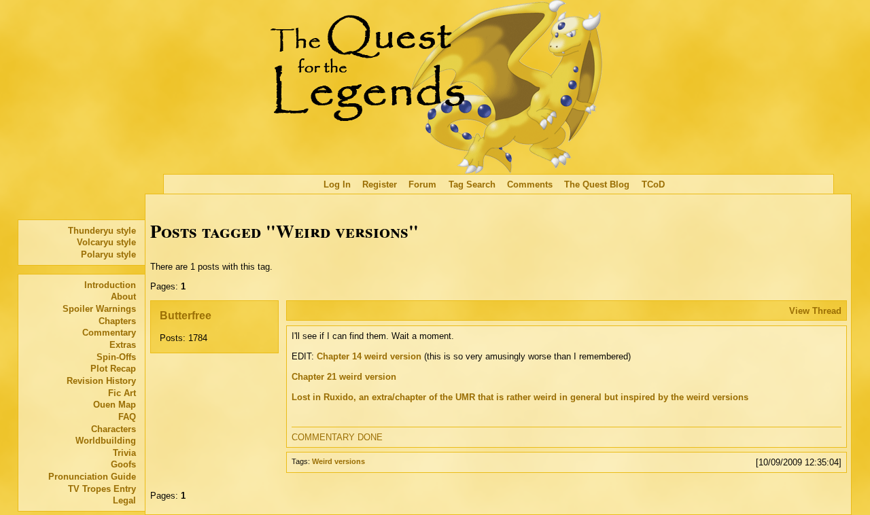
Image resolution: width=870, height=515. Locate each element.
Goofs (123, 464)
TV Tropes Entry (102, 489)
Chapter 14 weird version (369, 356)
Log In (337, 184)
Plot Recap (113, 368)
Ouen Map (114, 404)
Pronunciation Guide (92, 477)
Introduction (110, 285)
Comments (530, 184)
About (123, 296)
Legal (124, 500)
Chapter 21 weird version (344, 377)
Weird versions (338, 461)
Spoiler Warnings (99, 309)
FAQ (127, 417)
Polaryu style (108, 254)
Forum (422, 184)
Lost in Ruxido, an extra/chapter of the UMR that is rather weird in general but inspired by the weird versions (520, 397)
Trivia (124, 453)
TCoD (653, 184)
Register (379, 184)
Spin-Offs (116, 357)
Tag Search (472, 184)
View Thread (815, 311)
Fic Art (122, 393)
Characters (113, 429)
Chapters (117, 321)
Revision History (101, 381)
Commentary (109, 332)
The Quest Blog (596, 184)
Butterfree (185, 315)
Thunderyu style (102, 231)
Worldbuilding (105, 441)
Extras (122, 345)
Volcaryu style (106, 242)
